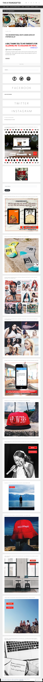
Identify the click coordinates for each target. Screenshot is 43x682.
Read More (21, 64)
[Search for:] (21, 70)
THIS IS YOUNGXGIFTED (12, 3)
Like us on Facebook (8, 94)
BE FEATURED (27, 6)
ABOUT (7, 6)
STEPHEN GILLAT (34, 47)
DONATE (36, 6)
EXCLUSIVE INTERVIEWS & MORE (15, 6)
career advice (7, 58)
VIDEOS (23, 6)
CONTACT (32, 6)
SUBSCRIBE (7, 190)
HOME (4, 6)
